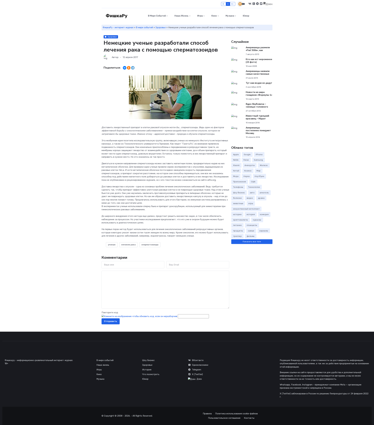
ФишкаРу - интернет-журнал (118, 27)
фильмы (250, 236)
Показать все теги (252, 241)
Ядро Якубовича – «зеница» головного (257, 105)
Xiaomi (236, 165)
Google (247, 154)
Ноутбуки (259, 176)
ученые (112, 245)
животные (238, 203)
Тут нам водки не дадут (259, 83)
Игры (200, 15)
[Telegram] (133, 68)
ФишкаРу (116, 15)
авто (252, 193)
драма (261, 198)
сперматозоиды (150, 245)
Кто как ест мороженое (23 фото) (259, 61)
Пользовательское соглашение (224, 418)
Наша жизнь (181, 15)
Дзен (199, 379)
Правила (207, 413)
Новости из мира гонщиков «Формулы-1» (259, 93)
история (251, 214)
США (253, 182)
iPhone (259, 154)
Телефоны (238, 187)
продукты (238, 231)
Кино (214, 15)
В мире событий (157, 15)
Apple (236, 154)
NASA (236, 160)
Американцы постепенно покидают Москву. (258, 130)
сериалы (263, 231)
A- (224, 4)
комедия (264, 214)
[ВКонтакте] (124, 68)
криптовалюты (240, 220)
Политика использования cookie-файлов (236, 413)
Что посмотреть (150, 374)
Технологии (254, 187)
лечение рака (128, 245)
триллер (237, 236)
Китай (236, 171)
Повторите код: (110, 312)
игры (250, 203)
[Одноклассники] (128, 68)
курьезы (257, 220)
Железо (264, 165)
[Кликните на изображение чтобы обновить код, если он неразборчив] (139, 316)
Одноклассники (200, 365)
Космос (248, 171)
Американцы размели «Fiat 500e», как (258, 49)
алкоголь (264, 193)
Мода (236, 176)
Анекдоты (250, 165)
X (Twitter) (197, 374)
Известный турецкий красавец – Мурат (257, 117)
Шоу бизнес (239, 193)
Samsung (258, 160)
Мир (259, 171)
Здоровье (160, 27)
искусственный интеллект (246, 209)
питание (237, 225)
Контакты (249, 418)
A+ (232, 4)
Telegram (196, 369)
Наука (247, 176)
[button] (270, 16)
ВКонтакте (198, 360)
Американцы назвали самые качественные (258, 72)
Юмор (245, 15)
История (146, 369)
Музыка (229, 15)
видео (250, 198)
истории (237, 214)
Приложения (239, 182)
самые (251, 231)
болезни (237, 198)
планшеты (252, 225)
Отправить (110, 321)
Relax (246, 160)
